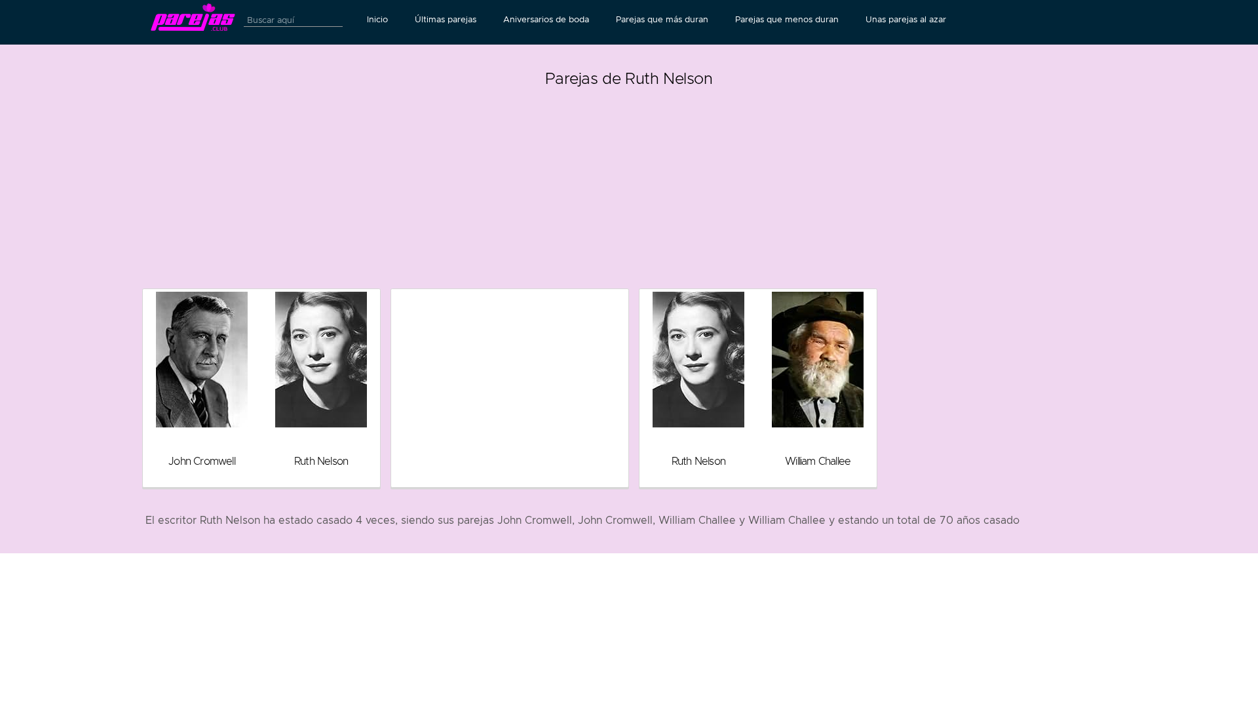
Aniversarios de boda (546, 19)
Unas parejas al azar (906, 19)
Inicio (377, 19)
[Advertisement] (629, 183)
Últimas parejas (445, 19)
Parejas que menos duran (787, 19)
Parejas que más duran (662, 19)
